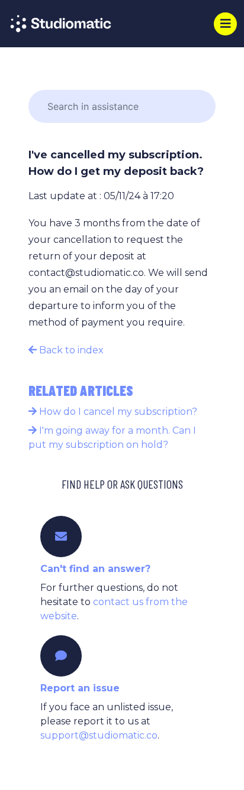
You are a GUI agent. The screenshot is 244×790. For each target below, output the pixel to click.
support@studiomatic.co (99, 735)
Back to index (70, 350)
